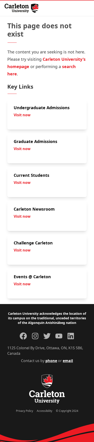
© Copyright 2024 (67, 411)
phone (51, 360)
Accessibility (44, 411)
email (68, 360)
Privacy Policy (24, 411)
